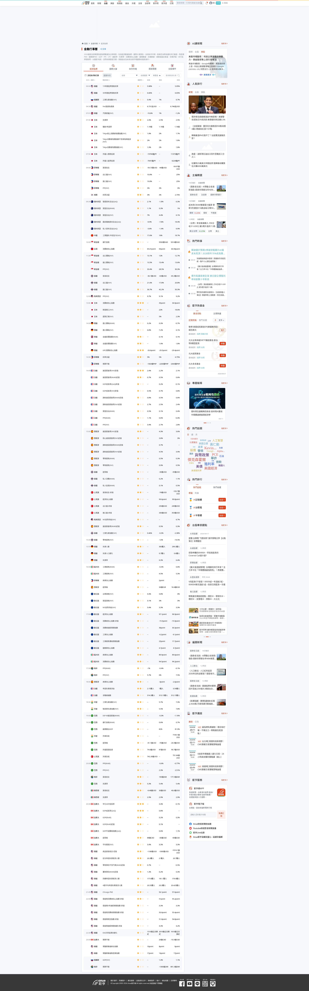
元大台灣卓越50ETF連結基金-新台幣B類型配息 (203, 342)
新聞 (99, 3)
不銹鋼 (213, 213)
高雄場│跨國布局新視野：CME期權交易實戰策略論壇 (211, 768)
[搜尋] (178, 75)
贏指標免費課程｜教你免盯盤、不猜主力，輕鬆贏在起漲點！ (211, 730)
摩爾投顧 (193, 562)
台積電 (198, 507)
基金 (127, 3)
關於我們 (114, 980)
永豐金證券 (194, 577)
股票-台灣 (200, 347)
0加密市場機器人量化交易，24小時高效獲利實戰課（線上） (211, 755)
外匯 (133, 3)
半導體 (198, 515)
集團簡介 (122, 980)
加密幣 (147, 3)
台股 (106, 3)
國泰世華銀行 (216, 194)
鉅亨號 (164, 3)
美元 (217, 231)
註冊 (218, 3)
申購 (223, 343)
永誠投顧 (193, 548)
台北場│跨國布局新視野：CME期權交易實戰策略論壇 (211, 743)
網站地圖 (165, 980)
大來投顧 (193, 533)
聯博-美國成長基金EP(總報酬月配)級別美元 (203, 328)
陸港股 (119, 3)
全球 (140, 3)
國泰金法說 (194, 650)
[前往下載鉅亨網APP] (220, 793)
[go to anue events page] (206, 3)
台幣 (210, 231)
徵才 (158, 980)
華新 (205, 213)
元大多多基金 (194, 364)
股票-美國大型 (202, 334)
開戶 (223, 330)
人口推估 (193, 666)
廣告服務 (131, 980)
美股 (112, 3)
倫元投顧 (193, 591)
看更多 (223, 43)
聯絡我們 (151, 980)
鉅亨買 (156, 3)
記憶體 (198, 499)
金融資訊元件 (141, 980)
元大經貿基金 (194, 353)
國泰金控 (193, 194)
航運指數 (193, 696)
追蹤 (221, 500)
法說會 (204, 194)
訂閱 (171, 3)
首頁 (93, 3)
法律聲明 (174, 980)
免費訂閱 (221, 814)
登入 (214, 3)
